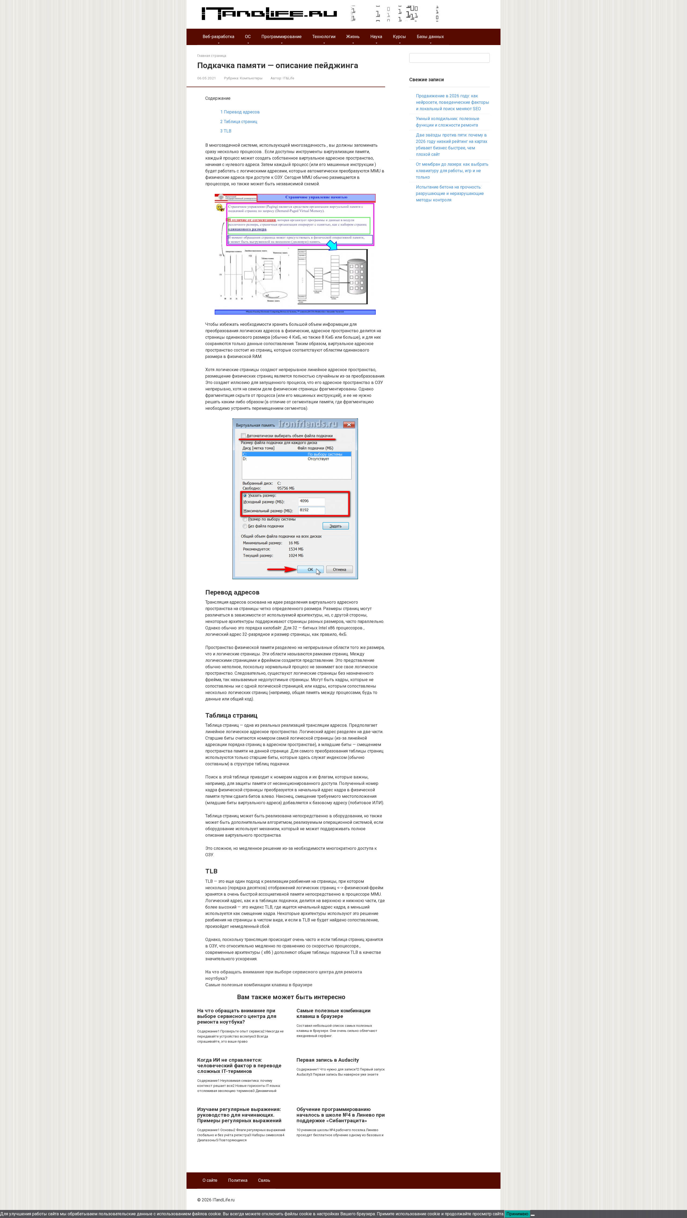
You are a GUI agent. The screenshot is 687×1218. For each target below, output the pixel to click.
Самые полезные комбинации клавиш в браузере (258, 985)
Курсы (399, 36)
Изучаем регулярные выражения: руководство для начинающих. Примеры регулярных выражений (239, 1115)
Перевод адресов (240, 112)
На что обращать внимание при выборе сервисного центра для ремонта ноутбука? (236, 1016)
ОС (248, 36)
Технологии (323, 36)
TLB (225, 131)
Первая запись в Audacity (328, 1060)
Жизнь (353, 36)
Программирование (281, 36)
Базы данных (430, 36)
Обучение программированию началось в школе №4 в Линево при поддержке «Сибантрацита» (341, 1115)
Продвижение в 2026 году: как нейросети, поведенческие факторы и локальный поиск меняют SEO (452, 102)
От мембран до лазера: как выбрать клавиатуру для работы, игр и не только (452, 171)
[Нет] (533, 1215)
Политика (237, 1180)
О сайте (210, 1180)
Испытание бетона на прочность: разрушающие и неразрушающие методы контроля (450, 193)
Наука (376, 36)
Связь (264, 1180)
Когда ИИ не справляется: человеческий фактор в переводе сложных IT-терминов (239, 1065)
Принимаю (517, 1213)
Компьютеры (251, 78)
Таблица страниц (238, 121)
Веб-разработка (218, 36)
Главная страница (211, 56)
